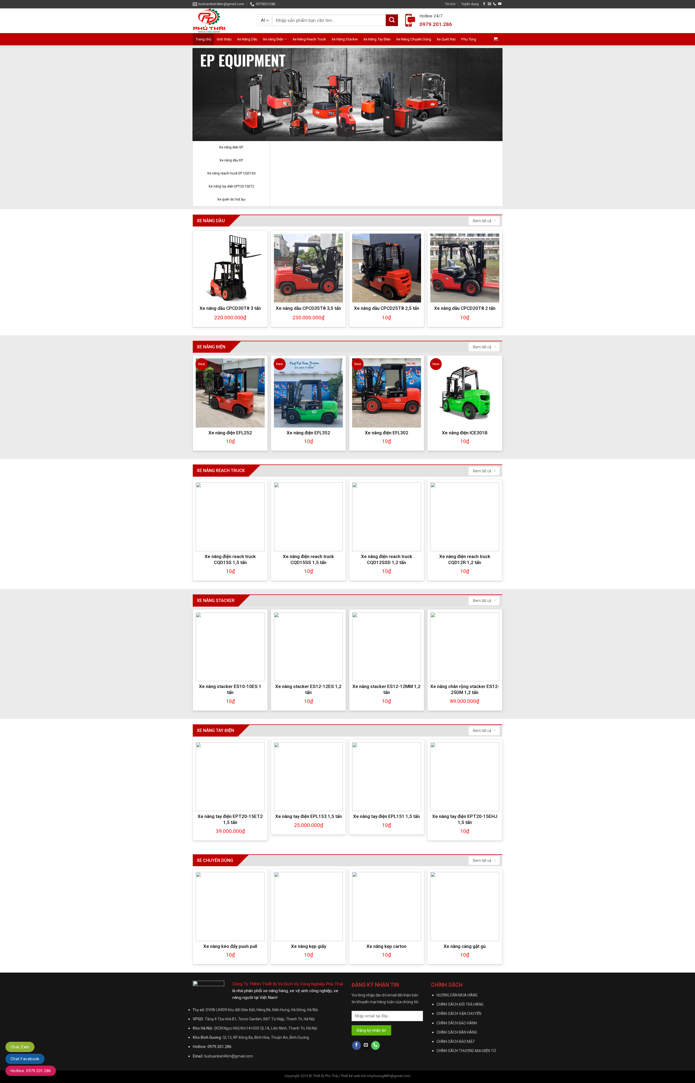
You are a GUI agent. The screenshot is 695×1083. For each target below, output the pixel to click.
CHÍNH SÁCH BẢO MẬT (456, 1041)
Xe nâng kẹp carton (386, 946)
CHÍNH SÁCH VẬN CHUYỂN (459, 1013)
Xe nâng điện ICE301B (465, 432)
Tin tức (450, 4)
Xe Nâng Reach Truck (309, 39)
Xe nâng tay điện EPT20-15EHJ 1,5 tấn (464, 819)
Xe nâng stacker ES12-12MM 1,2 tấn (386, 689)
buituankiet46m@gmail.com (228, 1056)
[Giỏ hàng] (495, 39)
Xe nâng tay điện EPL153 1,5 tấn (308, 816)
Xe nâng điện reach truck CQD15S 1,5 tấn (230, 559)
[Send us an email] (489, 4)
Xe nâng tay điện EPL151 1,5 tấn (386, 816)
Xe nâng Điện (273, 39)
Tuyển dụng (470, 4)
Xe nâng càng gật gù (465, 946)
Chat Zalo (20, 1046)
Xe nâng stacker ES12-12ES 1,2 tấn (308, 689)
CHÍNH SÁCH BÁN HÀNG (457, 1032)
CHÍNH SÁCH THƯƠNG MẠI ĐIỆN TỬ (466, 1051)
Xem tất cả (482, 221)
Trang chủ (203, 39)
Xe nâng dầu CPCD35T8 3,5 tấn (308, 308)
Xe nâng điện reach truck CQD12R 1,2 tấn (464, 559)
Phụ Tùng (468, 39)
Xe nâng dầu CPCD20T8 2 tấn (464, 308)
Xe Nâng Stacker (344, 39)
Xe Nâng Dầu (247, 39)
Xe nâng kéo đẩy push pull (230, 946)
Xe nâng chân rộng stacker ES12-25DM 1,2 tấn (464, 689)
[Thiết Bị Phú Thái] (221, 20)
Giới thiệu (224, 39)
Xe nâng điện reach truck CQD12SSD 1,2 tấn (386, 559)
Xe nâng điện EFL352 (308, 432)
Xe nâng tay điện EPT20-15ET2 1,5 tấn (230, 819)
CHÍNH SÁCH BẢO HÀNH (457, 1023)
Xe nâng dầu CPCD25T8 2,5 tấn (386, 308)
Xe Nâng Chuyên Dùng (413, 39)
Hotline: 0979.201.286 (31, 1070)
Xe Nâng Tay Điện (377, 39)
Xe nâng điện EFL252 (230, 432)
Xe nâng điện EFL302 (386, 432)
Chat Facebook (25, 1058)
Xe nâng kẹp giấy (308, 946)
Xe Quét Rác (446, 39)
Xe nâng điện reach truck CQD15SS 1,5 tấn (308, 559)
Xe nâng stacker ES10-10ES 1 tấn (230, 689)
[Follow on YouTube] (499, 4)
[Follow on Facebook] (484, 4)
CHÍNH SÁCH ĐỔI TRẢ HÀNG (460, 1004)
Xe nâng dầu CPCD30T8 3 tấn (230, 308)
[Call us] (494, 4)
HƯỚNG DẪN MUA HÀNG (457, 995)
